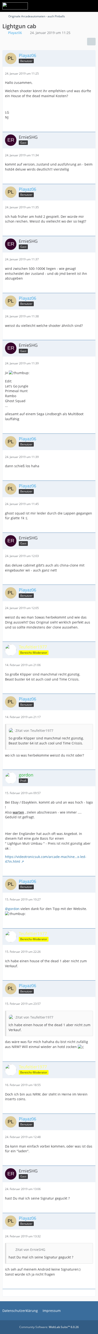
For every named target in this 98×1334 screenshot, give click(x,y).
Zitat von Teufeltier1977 (34, 730)
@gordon (12, 908)
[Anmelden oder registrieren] (80, 6)
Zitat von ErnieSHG (30, 1249)
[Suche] (68, 6)
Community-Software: (49, 1327)
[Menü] (92, 6)
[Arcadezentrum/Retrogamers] (15, 6)
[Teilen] (91, 41)
